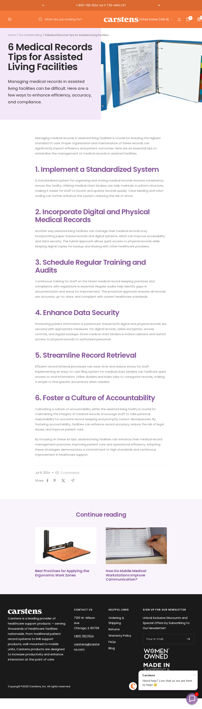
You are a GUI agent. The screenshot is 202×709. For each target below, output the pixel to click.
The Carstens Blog (30, 35)
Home (12, 35)
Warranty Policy (119, 635)
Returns (114, 629)
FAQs (112, 642)
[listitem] (47, 480)
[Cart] (188, 19)
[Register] (188, 639)
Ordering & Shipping (116, 620)
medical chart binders (121, 371)
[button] (192, 699)
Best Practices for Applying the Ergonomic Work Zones (62, 573)
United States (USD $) (154, 19)
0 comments (70, 472)
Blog (111, 648)
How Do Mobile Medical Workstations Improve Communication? (126, 575)
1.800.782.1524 (84, 636)
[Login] (179, 19)
